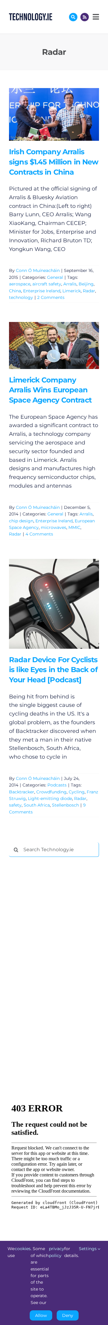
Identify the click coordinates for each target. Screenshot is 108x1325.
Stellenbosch (65, 805)
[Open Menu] (95, 16)
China (15, 291)
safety (15, 805)
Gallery (62, 114)
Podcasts (57, 785)
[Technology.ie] (30, 16)
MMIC (74, 527)
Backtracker (21, 792)
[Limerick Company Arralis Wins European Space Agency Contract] (54, 345)
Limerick (71, 291)
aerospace (19, 284)
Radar (89, 291)
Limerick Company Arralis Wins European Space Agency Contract (45, 345)
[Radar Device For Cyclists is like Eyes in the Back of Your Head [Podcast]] (54, 604)
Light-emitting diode (50, 798)
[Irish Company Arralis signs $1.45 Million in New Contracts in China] (54, 114)
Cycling (77, 792)
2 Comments (50, 297)
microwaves (53, 527)
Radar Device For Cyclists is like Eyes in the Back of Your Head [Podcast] (45, 603)
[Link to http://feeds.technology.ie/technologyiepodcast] (84, 17)
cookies (23, 1248)
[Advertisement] (54, 953)
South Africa (37, 805)
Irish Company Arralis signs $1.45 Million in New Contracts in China (45, 114)
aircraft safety (46, 284)
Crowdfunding (51, 792)
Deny (67, 1315)
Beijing (86, 284)
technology (21, 297)
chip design (21, 521)
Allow (41, 1315)
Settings (88, 1248)
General (55, 277)
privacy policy (56, 1252)
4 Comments (39, 534)
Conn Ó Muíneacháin (38, 270)
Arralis (69, 284)
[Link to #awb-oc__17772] (73, 17)
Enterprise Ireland (41, 291)
